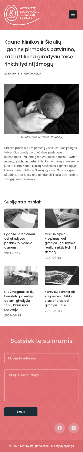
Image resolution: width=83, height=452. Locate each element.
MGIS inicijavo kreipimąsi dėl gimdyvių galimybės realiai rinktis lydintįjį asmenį (60, 243)
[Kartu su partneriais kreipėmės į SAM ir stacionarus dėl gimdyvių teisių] (62, 275)
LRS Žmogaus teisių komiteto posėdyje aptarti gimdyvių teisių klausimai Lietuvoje (19, 301)
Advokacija (32, 73)
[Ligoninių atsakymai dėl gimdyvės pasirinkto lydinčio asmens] (21, 218)
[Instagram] (73, 428)
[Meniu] (73, 14)
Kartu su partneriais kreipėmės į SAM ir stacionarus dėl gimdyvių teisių (60, 298)
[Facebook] (59, 428)
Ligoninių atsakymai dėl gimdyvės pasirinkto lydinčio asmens (19, 241)
